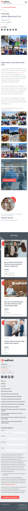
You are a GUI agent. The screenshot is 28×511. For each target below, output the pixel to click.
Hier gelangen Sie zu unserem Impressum (22, 505)
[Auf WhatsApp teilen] (10, 30)
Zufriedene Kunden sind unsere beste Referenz (13, 401)
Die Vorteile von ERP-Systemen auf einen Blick (12, 404)
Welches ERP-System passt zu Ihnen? (10, 406)
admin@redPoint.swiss (6, 370)
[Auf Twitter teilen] (13, 30)
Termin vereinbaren (9, 180)
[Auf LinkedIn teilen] (16, 30)
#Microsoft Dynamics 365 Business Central (13, 314)
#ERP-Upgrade (7, 312)
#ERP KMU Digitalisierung (9, 275)
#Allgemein (4, 20)
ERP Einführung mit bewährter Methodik (11, 396)
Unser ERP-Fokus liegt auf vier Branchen (11, 399)
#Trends (6, 352)
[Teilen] (2, 30)
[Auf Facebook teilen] (7, 30)
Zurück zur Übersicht (9, 7)
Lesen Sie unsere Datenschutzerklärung (22, 508)
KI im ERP (3, 386)
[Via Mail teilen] (5, 30)
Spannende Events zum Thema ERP (10, 394)
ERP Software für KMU (6, 391)
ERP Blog (3, 383)
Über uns (3, 381)
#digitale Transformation (9, 273)
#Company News (6, 22)
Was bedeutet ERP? (6, 388)
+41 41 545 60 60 (4, 369)
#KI (5, 350)
